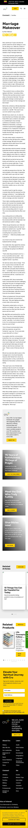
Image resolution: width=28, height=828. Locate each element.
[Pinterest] (9, 35)
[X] (6, 35)
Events (18, 774)
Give (15, 8)
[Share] (15, 35)
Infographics (19, 755)
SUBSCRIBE (8, 701)
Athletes (4, 774)
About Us (11, 440)
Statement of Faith (6, 753)
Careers (18, 783)
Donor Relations (7, 760)
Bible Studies (20, 747)
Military (4, 783)
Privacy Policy (12, 704)
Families (4, 780)
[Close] (26, 811)
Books (18, 750)
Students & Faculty (5, 791)
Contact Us (5, 762)
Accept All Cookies (14, 824)
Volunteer (19, 785)
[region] (14, 818)
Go (17, 770)
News (4, 757)
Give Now (10, 545)
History (4, 745)
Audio (17, 745)
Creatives (5, 777)
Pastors (4, 785)
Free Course (11, 510)
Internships (19, 780)
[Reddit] (12, 35)
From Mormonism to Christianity (9, 804)
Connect (5, 770)
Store (4, 765)
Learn (18, 741)
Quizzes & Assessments (20, 761)
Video (17, 765)
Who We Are (6, 747)
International (19, 788)
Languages (19, 758)
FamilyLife (19, 126)
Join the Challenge (13, 474)
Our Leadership (7, 750)
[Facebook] (3, 35)
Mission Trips (20, 777)
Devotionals (19, 753)
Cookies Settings (14, 819)
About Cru (17, 734)
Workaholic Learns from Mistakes (9, 807)
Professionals (6, 788)
